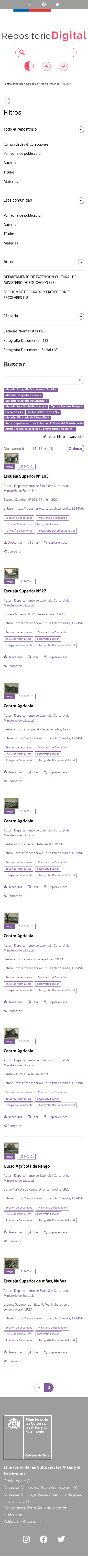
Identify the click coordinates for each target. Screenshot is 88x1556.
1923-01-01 (26, 466)
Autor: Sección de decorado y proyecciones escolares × (39, 429)
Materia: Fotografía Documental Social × (30, 389)
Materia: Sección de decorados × (25, 406)
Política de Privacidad (22, 1521)
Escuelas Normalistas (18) (24, 331)
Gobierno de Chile (20, 1481)
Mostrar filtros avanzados (63, 437)
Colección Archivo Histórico (42, 84)
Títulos (9, 172)
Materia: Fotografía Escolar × (23, 395)
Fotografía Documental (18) (26, 341)
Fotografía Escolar (48, 524)
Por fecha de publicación (23, 154)
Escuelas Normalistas (18, 524)
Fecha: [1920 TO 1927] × (43, 412)
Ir (80, 380)
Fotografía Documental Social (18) (31, 350)
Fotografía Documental (19, 530)
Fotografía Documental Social (57, 530)
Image (9, 466)
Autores (10, 163)
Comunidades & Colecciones (26, 145)
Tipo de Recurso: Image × (66, 406)
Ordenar (76, 448)
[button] (15, 101)
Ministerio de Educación (52, 518)
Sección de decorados (19, 518)
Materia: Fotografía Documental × (26, 400)
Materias (11, 182)
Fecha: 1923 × (14, 412)
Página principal (13, 84)
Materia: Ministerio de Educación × (27, 417)
